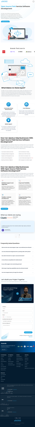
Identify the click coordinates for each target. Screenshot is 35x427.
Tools (2, 363)
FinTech (26, 356)
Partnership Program (11, 364)
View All (3, 349)
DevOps (17, 361)
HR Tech (26, 364)
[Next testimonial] (19, 237)
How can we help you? (6, 323)
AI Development (19, 356)
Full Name (4, 306)
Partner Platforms (3, 361)
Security (2, 364)
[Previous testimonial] (16, 237)
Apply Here (30, 336)
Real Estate (26, 359)
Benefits (9, 359)
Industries (2, 359)
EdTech (26, 366)
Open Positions (10, 363)
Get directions (15, 389)
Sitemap (2, 381)
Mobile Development (19, 359)
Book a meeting (4, 208)
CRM (32, 157)
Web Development (19, 358)
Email (4, 310)
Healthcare (26, 358)
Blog (1, 377)
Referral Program (3, 368)
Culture (9, 358)
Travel (26, 361)
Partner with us (3, 369)
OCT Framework (3, 366)
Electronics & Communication (29, 368)
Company (2, 356)
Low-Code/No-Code (19, 364)
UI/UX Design (18, 366)
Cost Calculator (3, 374)
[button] (17, 226)
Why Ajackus (10, 356)
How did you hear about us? (7, 319)
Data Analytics (18, 363)
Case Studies (3, 379)
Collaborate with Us (5, 21)
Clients (2, 358)
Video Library (3, 376)
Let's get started (27, 332)
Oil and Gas (26, 363)
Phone (4, 314)
